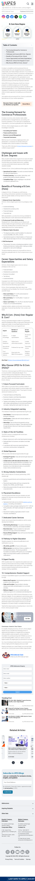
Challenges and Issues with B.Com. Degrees (18, 54)
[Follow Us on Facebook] (13, 852)
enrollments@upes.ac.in (26, 831)
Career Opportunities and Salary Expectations (19, 58)
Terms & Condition (19, 859)
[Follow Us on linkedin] (22, 852)
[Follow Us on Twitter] (27, 852)
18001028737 (26, 830)
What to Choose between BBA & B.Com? (18, 360)
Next (21, 762)
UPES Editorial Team (8, 11)
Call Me (27, 618)
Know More (26, 104)
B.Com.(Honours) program (24, 146)
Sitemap (28, 859)
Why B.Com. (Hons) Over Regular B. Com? (17, 60)
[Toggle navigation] (32, 4)
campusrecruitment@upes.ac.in (25, 840)
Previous (13, 762)
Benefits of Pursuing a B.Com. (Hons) (16, 56)
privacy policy (9, 788)
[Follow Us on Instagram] (8, 852)
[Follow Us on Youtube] (17, 852)
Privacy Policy (9, 859)
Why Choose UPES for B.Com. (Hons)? (16, 63)
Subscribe (7, 792)
